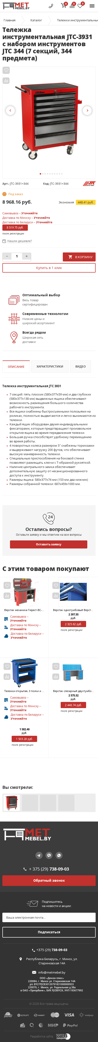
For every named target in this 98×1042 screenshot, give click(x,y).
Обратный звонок (49, 880)
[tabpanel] (49, 120)
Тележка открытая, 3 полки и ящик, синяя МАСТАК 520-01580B (43, 691)
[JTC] (89, 183)
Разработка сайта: (42, 1036)
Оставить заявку (48, 544)
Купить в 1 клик (49, 267)
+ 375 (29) (49, 869)
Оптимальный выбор (41, 295)
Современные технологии (45, 313)
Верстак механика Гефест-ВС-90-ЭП (26, 610)
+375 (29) (51, 950)
